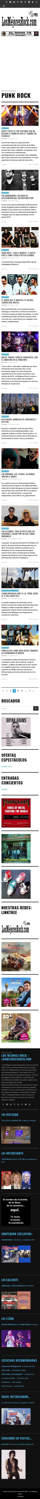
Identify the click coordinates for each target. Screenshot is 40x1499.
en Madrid (17, 1286)
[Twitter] (29, 2)
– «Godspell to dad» (13, 1370)
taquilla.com (6, 766)
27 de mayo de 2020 (13, 258)
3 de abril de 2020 (13, 362)
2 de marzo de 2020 (13, 424)
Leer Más (4, 164)
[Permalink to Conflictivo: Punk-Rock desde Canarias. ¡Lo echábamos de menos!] (20, 635)
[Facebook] (6, 2)
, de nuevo (29, 1324)
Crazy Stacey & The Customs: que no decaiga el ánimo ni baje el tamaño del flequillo (19, 133)
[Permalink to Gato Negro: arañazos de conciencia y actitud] (20, 404)
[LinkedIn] (14, 2)
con (10, 1324)
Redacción (4, 138)
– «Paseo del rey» (18, 1366)
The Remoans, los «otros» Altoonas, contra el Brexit (18, 475)
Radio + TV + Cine (13, 590)
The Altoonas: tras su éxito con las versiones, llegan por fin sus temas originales (18, 534)
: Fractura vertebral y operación (17, 1444)
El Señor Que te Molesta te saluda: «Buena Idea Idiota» (17, 301)
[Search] (3, 6)
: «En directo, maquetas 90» (17, 1240)
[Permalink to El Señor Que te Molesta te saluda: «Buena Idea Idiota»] (20, 284)
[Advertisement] (20, 64)
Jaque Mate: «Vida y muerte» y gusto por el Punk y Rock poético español (18, 254)
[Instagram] (10, 2)
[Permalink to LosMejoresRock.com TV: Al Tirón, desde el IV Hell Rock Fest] (20, 578)
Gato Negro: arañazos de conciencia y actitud (19, 420)
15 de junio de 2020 (13, 200)
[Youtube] (32, 2)
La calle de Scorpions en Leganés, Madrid (17, 1402)
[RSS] (21, 2)
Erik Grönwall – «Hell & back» (12, 1386)
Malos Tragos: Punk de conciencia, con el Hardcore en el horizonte (19, 358)
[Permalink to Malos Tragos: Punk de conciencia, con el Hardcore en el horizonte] (20, 341)
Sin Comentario (34, 164)
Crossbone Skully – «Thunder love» (15, 1378)
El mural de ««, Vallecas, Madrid (18, 1120)
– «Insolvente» (17, 1374)
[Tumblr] (25, 2)
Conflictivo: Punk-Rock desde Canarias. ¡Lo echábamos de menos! (19, 651)
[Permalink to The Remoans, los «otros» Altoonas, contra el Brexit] (20, 458)
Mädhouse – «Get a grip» (11, 1382)
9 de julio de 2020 (13, 138)
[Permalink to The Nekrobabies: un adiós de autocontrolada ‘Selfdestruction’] (20, 180)
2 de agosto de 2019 (13, 655)
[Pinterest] (18, 2)
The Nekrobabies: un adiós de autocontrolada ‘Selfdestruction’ (17, 197)
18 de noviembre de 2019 (14, 479)
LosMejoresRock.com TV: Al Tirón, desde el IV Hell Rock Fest (19, 594)
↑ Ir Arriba (20, 1496)
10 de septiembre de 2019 (15, 598)
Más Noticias (5, 128)
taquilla (4, 789)
